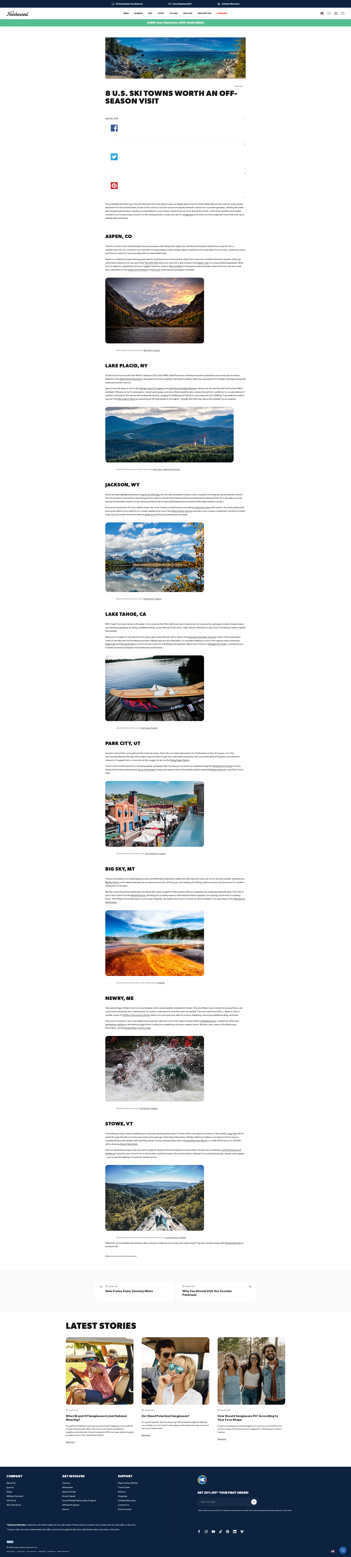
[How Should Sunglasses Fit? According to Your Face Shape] (251, 1371)
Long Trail (232, 1133)
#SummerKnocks (233, 1243)
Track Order (124, 1487)
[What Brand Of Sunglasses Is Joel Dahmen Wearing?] (99, 1371)
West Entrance (138, 895)
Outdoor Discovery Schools (136, 1015)
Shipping (122, 1496)
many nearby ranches (182, 511)
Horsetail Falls (127, 644)
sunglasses (188, 214)
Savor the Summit (146, 769)
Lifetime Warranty (127, 1500)
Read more (70, 1442)
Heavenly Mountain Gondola (202, 637)
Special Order (69, 1492)
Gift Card (11, 1500)
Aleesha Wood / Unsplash (152, 599)
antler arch (150, 514)
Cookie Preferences (63, 1551)
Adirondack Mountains (131, 379)
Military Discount (15, 1496)
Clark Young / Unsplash (149, 728)
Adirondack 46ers (126, 399)
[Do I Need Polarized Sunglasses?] (175, 1371)
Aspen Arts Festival (137, 270)
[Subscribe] (254, 1502)
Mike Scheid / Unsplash (151, 350)
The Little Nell (151, 263)
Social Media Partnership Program (79, 1500)
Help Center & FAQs (127, 1483)
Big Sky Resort (112, 882)
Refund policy (11, 1551)
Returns (122, 1492)
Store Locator (125, 1509)
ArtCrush (155, 270)
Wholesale (67, 1487)
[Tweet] (178, 157)
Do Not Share (51, 1551)
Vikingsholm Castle (217, 644)
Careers (66, 1483)
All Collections (14, 1505)
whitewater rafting (114, 1024)
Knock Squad (68, 1496)
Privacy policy (21, 1551)
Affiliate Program (70, 1505)
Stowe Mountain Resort (195, 1140)
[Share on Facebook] (178, 129)
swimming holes (208, 1021)
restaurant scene (202, 507)
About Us (11, 1483)
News (9, 1492)
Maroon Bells (175, 266)
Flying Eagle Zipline (179, 760)
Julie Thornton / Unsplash (148, 1108)
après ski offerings (150, 494)
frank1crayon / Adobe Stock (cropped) (166, 469)
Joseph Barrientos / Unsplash (175, 1238)
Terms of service (31, 1551)
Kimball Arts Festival (222, 766)
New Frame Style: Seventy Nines (129, 1291)
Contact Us (123, 1505)
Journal (10, 1487)
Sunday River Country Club (137, 1028)
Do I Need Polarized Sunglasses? (165, 1416)
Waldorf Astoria (217, 769)
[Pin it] (178, 185)
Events (65, 1509)
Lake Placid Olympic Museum (183, 388)
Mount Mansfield (128, 1144)
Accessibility (42, 1551)
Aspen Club (203, 263)
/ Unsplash (161, 983)
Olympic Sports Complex (151, 388)
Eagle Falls (110, 644)
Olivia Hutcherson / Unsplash (155, 854)
